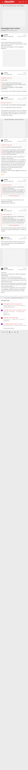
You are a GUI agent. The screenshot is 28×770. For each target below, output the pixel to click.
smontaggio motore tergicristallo (10, 317)
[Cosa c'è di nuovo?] (23, 2)
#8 (25, 268)
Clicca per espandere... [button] (14, 195)
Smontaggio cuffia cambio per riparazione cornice (14, 310)
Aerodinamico (6, 320)
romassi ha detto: (6, 102)
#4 (25, 139)
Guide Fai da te (6, 314)
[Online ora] (2, 239)
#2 (25, 72)
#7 (25, 237)
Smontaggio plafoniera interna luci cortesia (13, 323)
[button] (2, 2)
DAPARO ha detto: (6, 78)
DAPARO (4, 30)
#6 (25, 209)
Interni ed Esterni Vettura (8, 306)
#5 (25, 179)
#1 (25, 35)
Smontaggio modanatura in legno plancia (12, 304)
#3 (25, 97)
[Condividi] (24, 35)
